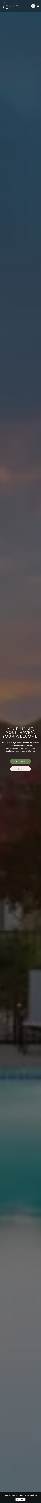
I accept (20, 1499)
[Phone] (33, 6)
